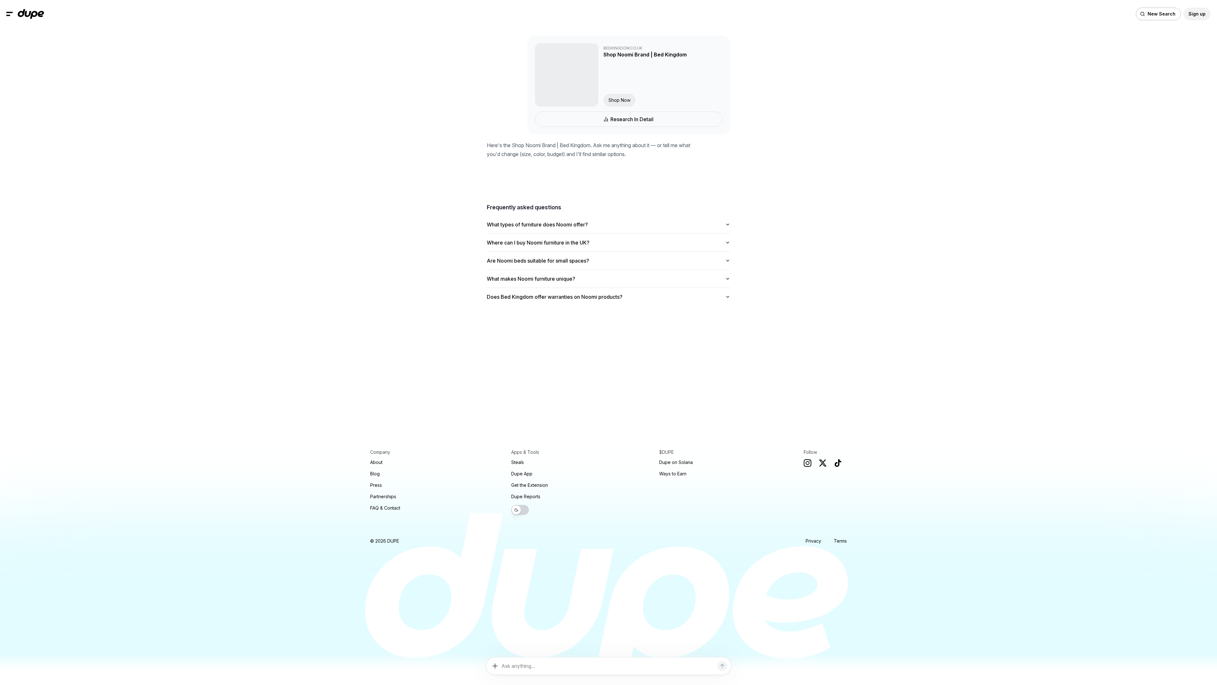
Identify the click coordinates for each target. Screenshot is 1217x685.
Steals (517, 462)
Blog (375, 473)
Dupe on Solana (676, 462)
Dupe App (521, 473)
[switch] (520, 510)
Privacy (813, 541)
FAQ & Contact (385, 508)
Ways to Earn (672, 473)
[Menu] (9, 14)
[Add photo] (495, 666)
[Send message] (722, 666)
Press (376, 485)
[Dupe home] (31, 14)
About (376, 462)
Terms (840, 541)
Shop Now (619, 100)
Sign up (1197, 13)
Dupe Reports (525, 496)
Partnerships (383, 496)
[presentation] (608, 342)
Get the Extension (529, 485)
